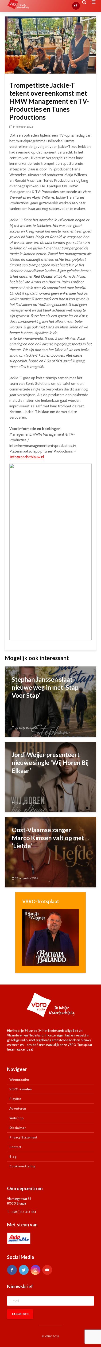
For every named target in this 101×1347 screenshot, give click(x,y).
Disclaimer (17, 1128)
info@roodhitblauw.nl (27, 457)
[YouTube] (47, 1270)
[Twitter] (24, 1270)
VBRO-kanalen (20, 1089)
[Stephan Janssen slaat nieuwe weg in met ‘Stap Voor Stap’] (50, 701)
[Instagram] (35, 1270)
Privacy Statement (23, 1137)
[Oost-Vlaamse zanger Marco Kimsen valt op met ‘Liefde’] (50, 851)
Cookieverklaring (22, 1166)
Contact (15, 1147)
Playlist (15, 1099)
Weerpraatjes (19, 1079)
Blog (12, 1156)
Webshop (16, 1118)
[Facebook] (12, 1270)
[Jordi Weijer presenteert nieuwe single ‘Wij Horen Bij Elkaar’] (50, 776)
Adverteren (17, 1108)
